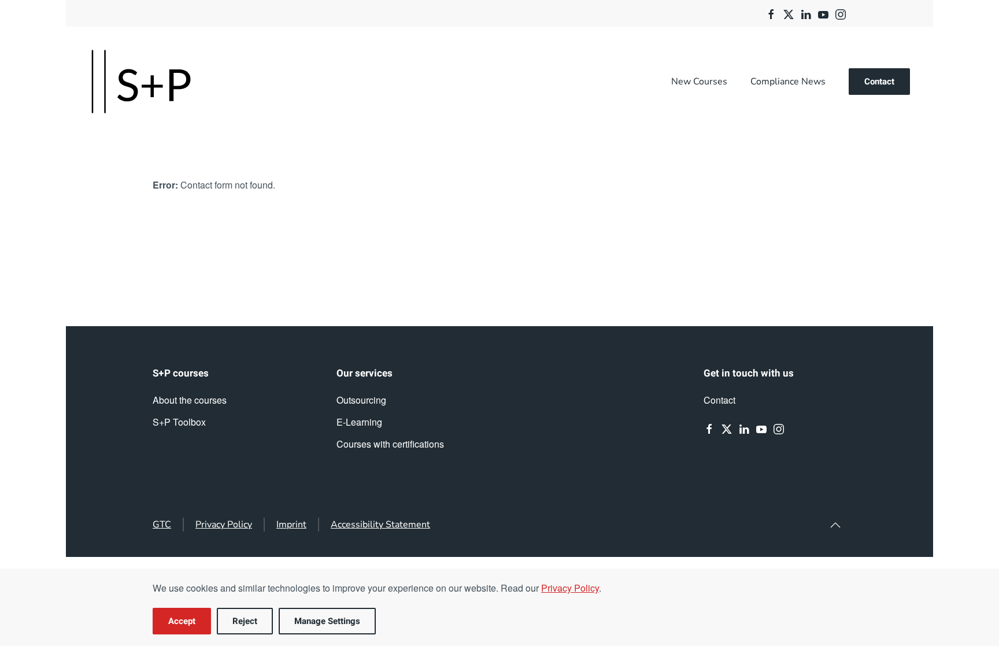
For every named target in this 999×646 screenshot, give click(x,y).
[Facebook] (771, 13)
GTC (162, 524)
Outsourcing (361, 400)
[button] (835, 525)
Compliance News (788, 81)
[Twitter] (788, 13)
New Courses (699, 81)
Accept (181, 621)
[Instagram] (840, 13)
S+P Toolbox (179, 422)
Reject (244, 621)
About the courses (190, 400)
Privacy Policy (223, 524)
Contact (879, 81)
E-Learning (359, 422)
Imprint (291, 524)
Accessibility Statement (380, 524)
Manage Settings (327, 621)
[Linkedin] (806, 13)
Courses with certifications (390, 444)
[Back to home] (141, 81)
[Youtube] (823, 13)
